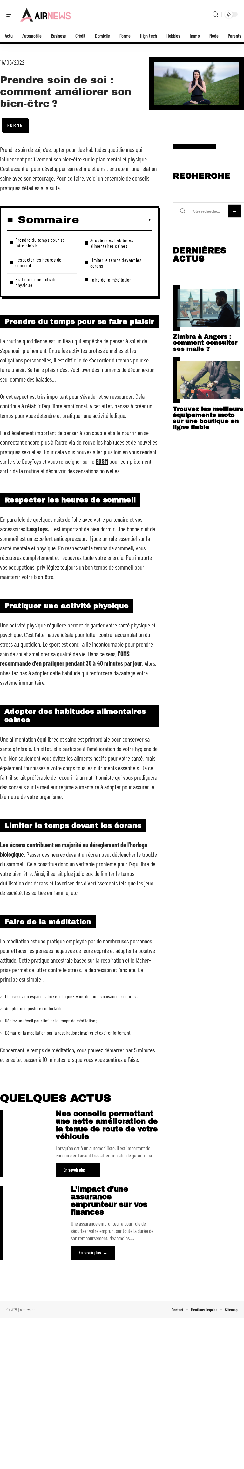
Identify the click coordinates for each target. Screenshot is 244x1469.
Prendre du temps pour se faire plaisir (40, 242)
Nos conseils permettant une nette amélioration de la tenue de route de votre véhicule (107, 1125)
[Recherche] (215, 14)
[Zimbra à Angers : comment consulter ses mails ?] (208, 308)
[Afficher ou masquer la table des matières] (115, 220)
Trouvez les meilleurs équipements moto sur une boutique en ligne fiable (208, 417)
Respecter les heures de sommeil (38, 262)
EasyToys (37, 529)
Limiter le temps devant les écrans (116, 263)
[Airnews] (45, 14)
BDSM (102, 461)
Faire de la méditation (111, 279)
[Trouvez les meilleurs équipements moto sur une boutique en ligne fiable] (208, 380)
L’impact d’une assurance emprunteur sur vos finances (109, 1200)
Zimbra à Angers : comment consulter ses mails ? (205, 342)
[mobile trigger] (11, 14)
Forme (15, 125)
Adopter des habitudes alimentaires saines (111, 243)
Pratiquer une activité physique (36, 282)
